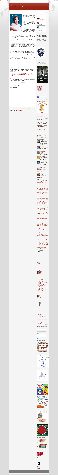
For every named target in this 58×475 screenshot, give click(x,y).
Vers (39, 247)
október (39, 273)
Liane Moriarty (38, 219)
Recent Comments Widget (45, 137)
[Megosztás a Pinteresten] (24, 82)
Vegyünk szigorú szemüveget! (42, 167)
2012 (43, 180)
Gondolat (40, 202)
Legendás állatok (40, 218)
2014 (47, 180)
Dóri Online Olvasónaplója (41, 313)
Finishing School (44, 197)
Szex (40, 238)
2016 (39, 181)
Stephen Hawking (39, 236)
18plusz (37, 180)
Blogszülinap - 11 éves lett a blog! (42, 290)
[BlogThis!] (22, 82)
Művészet (38, 224)
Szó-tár (38, 239)
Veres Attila (38, 247)
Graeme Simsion (43, 202)
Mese (47, 222)
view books (46, 99)
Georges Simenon (43, 201)
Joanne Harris (39, 210)
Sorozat (42, 235)
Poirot (47, 229)
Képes (47, 212)
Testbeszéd (44, 242)
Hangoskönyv (46, 204)
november (39, 272)
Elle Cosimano (46, 194)
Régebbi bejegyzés (31, 108)
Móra (45, 223)
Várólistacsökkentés (39, 246)
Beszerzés (46, 187)
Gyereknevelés (46, 203)
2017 (41, 181)
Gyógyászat (38, 204)
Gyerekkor (42, 203)
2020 (47, 181)
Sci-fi (39, 234)
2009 (39, 180)
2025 (44, 182)
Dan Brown (38, 192)
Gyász (40, 203)
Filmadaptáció (39, 197)
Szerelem (38, 238)
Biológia (40, 188)
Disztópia (38, 193)
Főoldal (22, 108)
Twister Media (46, 244)
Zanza (41, 248)
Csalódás (42, 191)
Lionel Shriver (43, 219)
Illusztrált (40, 207)
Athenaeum (41, 186)
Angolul (40, 185)
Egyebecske (46, 193)
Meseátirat (38, 223)
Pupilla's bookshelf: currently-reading (41, 16)
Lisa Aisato (46, 219)
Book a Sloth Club (44, 188)
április (39, 295)
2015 (37, 181)
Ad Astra (42, 183)
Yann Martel (39, 248)
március (39, 296)
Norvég (43, 226)
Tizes (37, 243)
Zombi (45, 248)
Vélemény (47, 246)
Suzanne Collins (46, 236)
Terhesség (38, 242)
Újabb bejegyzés (13, 108)
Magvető (40, 221)
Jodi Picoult (42, 210)
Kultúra (39, 217)
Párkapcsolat (46, 228)
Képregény (38, 213)
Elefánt (37, 194)
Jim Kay (47, 209)
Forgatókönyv (42, 199)
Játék (40, 209)
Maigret (47, 221)
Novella (45, 226)
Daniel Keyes (41, 192)
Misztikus (43, 223)
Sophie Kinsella (38, 235)
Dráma (42, 193)
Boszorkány (45, 189)
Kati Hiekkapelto (38, 212)
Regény (38, 232)
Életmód (43, 194)
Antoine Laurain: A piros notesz (42, 289)
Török (40, 243)
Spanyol (44, 235)
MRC (47, 223)
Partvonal (38, 229)
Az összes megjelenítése (45, 324)
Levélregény (46, 218)
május (39, 294)
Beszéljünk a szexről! (43, 161)
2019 (45, 181)
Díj (47, 192)
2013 (45, 180)
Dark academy (45, 192)
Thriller (47, 242)
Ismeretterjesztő (43, 207)
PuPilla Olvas (17, 5)
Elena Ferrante (40, 194)
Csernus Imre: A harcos (41, 284)
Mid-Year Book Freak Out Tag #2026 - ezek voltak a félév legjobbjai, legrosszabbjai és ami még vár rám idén (42, 317)
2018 (43, 181)
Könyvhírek (41, 146)
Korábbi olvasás (45, 214)
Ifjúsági (38, 207)
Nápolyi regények (44, 224)
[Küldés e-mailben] (21, 82)
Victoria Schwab (42, 247)
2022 (39, 182)
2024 (42, 182)
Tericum (40, 242)
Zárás (43, 248)
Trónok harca (38, 244)
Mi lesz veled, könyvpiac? (43, 151)
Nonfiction (38, 226)
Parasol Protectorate (39, 228)
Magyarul (43, 221)
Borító (42, 189)
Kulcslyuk (38, 217)
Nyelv (47, 226)
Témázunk (46, 241)
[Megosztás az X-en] (22, 82)
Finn (39, 198)
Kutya (41, 217)
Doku (40, 193)
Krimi (43, 216)
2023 (40, 182)
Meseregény (40, 223)
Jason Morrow (32, 471)
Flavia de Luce (43, 198)
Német (45, 225)
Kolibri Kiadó (41, 214)
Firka (40, 198)
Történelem (43, 243)
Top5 (39, 243)
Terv (42, 242)
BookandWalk (40, 189)
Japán (38, 209)
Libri (41, 219)
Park (43, 228)
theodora (38, 116)
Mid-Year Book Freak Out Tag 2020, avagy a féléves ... (43, 288)
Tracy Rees (46, 243)
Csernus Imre (45, 191)
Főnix (44, 199)
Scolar (41, 234)
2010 (40, 180)
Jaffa (44, 208)
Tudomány (42, 244)
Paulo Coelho (40, 229)
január (39, 298)
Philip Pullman (44, 229)
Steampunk (46, 235)
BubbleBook (38, 190)
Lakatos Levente (44, 217)
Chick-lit (41, 190)
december (39, 271)
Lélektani (44, 218)
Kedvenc (42, 212)
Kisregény (38, 214)
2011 (42, 180)
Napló (40, 224)
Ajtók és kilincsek (42, 140)
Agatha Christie (46, 183)
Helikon (44, 205)
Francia (47, 199)
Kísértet (47, 213)
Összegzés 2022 (42, 156)
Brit (47, 189)
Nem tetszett (42, 225)
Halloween (42, 204)
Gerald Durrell (40, 24)
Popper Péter (41, 230)
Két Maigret (39, 286)
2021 (37, 182)
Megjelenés (41, 222)
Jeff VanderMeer (43, 209)
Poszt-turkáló (46, 230)
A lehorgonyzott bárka (40, 23)
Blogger (38, 471)
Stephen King (42, 236)
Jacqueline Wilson (41, 208)
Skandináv (43, 234)
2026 (46, 182)
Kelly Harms (44, 212)
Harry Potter (39, 205)
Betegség (38, 188)
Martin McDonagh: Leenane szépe (42, 320)
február (39, 297)
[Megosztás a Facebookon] (23, 82)
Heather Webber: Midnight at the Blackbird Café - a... (42, 279)
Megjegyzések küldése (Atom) (18, 110)
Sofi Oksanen (46, 234)
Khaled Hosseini (43, 213)
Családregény (38, 191)
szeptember (40, 274)
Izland (46, 207)
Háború (40, 204)
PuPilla (40, 96)
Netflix (47, 225)
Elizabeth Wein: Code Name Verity (42, 285)
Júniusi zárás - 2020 (41, 291)
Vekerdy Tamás (44, 246)
